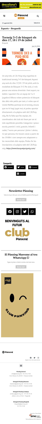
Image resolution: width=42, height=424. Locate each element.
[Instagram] (17, 211)
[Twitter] (24, 211)
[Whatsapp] (32, 211)
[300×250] (17, 230)
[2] (17, 305)
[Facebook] (9, 211)
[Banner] (21, 5)
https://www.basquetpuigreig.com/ (20, 148)
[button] (38, 16)
